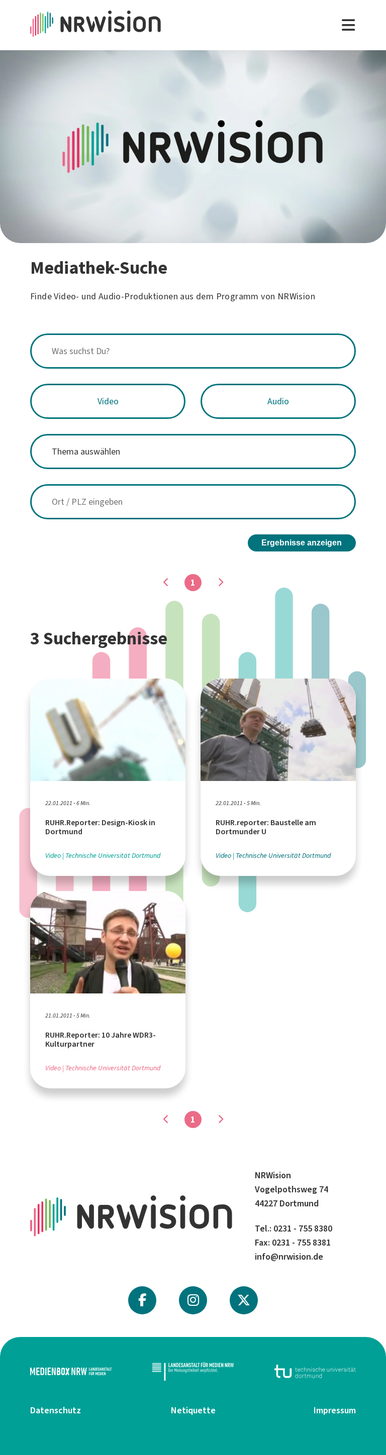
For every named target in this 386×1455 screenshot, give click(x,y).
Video (108, 401)
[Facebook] (142, 1300)
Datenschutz (55, 1410)
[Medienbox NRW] (71, 1371)
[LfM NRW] (193, 1371)
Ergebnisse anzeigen (301, 542)
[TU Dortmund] (315, 1371)
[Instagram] (193, 1300)
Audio (278, 401)
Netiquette (193, 1410)
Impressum (335, 1410)
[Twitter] (243, 1300)
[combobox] (193, 351)
